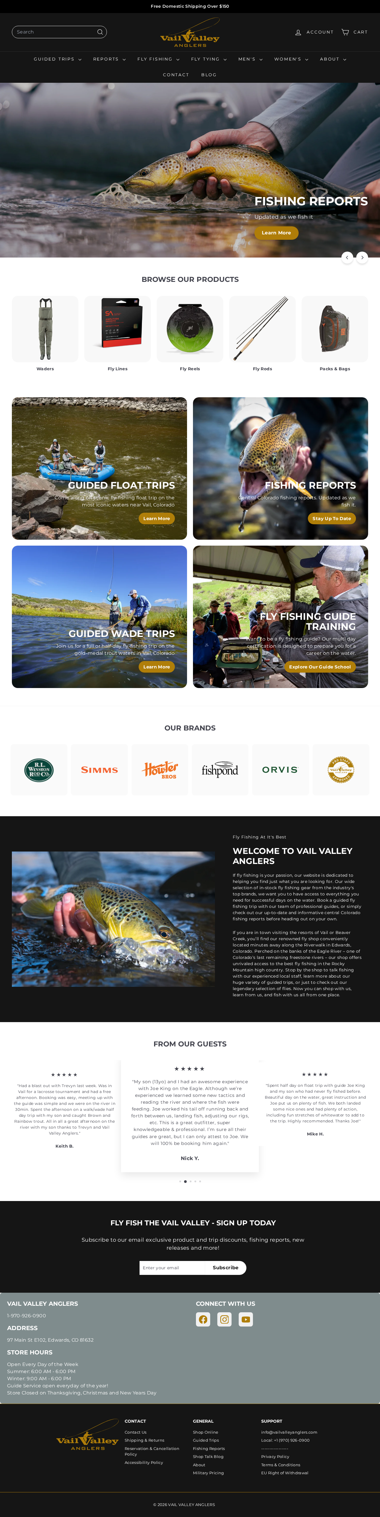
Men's (248, 59)
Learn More (276, 233)
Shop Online (205, 1432)
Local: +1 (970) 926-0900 (285, 1440)
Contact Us (136, 1432)
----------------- (274, 1448)
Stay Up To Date (332, 518)
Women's (289, 59)
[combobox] (59, 32)
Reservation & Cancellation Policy (152, 1451)
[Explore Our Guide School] (280, 617)
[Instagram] (224, 1319)
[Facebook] (203, 1319)
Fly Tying (206, 59)
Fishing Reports (209, 1448)
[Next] (362, 257)
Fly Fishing (156, 59)
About (331, 59)
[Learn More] (99, 468)
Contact (176, 74)
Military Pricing (208, 1472)
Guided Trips (55, 59)
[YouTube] (246, 1319)
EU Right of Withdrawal (285, 1472)
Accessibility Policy (144, 1462)
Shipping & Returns (144, 1440)
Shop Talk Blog (208, 1456)
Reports (107, 59)
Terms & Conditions (280, 1464)
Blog (209, 74)
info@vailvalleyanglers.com (289, 1432)
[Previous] (347, 257)
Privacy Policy (275, 1456)
